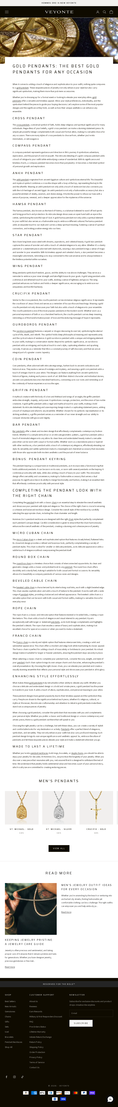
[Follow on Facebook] (6, 1076)
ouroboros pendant (25, 331)
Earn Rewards (36, 1011)
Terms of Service (37, 1062)
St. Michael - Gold (21, 829)
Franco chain (22, 642)
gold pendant (23, 87)
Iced (7, 1031)
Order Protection (37, 1052)
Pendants (65, 729)
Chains (8, 1016)
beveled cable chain (25, 587)
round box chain (23, 563)
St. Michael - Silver (59, 829)
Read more (10, 967)
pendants (55, 622)
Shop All (8, 1047)
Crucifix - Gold (96, 829)
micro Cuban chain (24, 539)
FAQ (31, 1021)
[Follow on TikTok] (22, 1076)
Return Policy (35, 1042)
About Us (34, 1001)
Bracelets (9, 1037)
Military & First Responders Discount (46, 1016)
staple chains (77, 753)
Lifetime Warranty (37, 1031)
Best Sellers (10, 1001)
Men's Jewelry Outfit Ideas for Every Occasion (86, 887)
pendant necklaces (39, 753)
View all (59, 848)
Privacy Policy (36, 1057)
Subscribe (81, 1023)
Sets (7, 1026)
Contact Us (34, 1067)
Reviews (33, 1006)
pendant (30, 502)
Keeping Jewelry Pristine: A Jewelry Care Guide (29, 942)
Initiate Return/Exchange (40, 1037)
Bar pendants (19, 431)
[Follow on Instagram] (14, 1076)
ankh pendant (22, 179)
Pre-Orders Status (38, 1026)
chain (54, 502)
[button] (110, 1099)
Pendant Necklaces (13, 1042)
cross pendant (23, 124)
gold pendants (35, 682)
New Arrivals (10, 1006)
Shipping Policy (36, 1047)
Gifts (7, 1021)
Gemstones (10, 1011)
